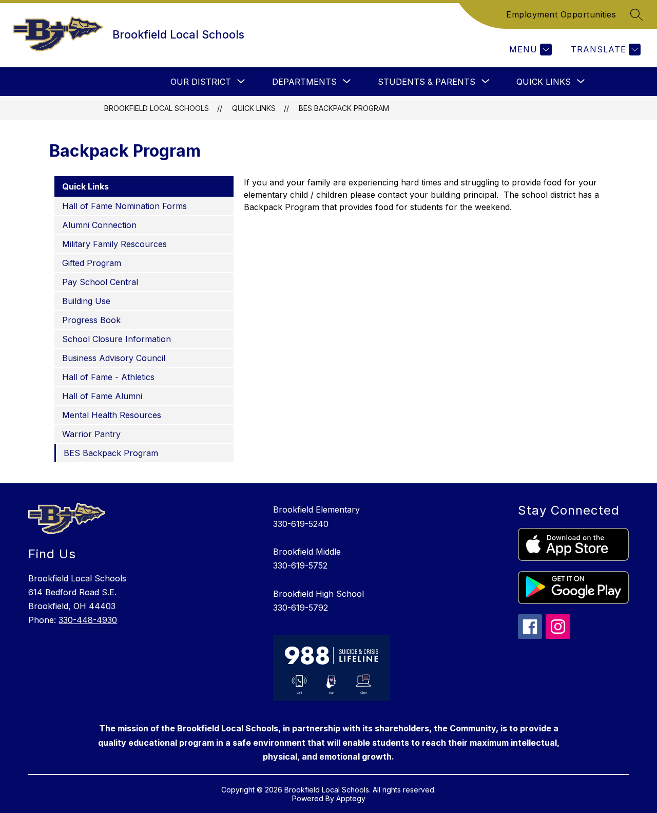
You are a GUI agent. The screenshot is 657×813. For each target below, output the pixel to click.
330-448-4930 (88, 620)
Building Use (86, 301)
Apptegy (350, 798)
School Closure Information (116, 339)
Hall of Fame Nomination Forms (124, 206)
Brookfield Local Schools (156, 108)
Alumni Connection (99, 225)
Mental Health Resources (111, 415)
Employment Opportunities (561, 14)
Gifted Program (91, 263)
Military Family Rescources (114, 244)
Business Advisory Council (113, 358)
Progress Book (91, 320)
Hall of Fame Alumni (102, 396)
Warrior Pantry (91, 434)
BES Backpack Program (344, 108)
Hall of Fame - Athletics (108, 377)
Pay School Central (100, 282)
